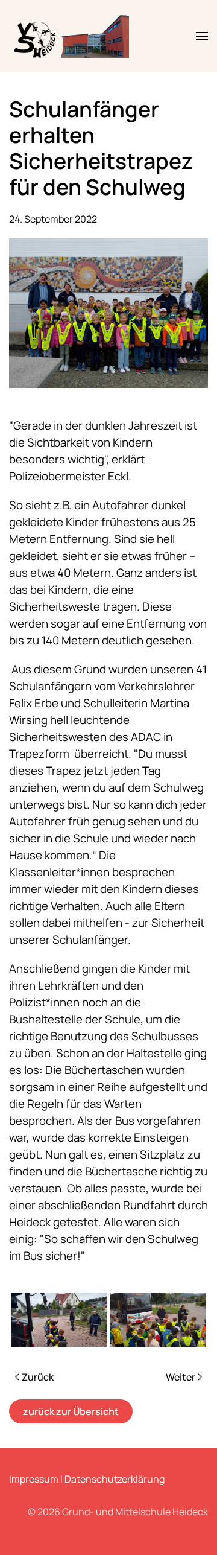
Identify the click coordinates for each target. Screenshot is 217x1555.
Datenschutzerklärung (114, 1479)
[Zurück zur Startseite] (73, 36)
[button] (202, 36)
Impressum (33, 1479)
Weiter (180, 1377)
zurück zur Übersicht (71, 1411)
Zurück (38, 1377)
